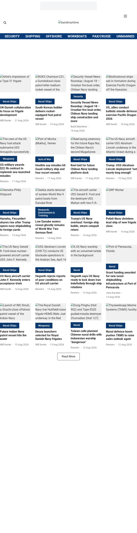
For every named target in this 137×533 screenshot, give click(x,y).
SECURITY (12, 36)
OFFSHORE (54, 36)
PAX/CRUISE (101, 36)
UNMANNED (125, 36)
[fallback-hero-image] (15, 86)
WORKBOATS (77, 36)
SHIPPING (32, 36)
